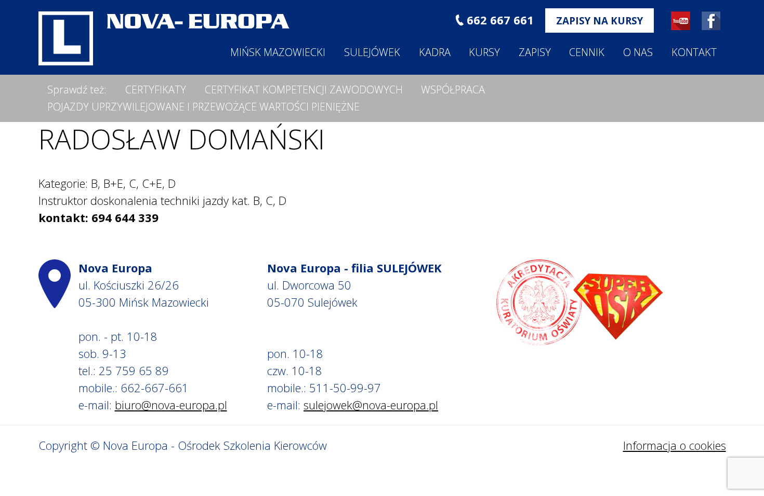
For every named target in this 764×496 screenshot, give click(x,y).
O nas (638, 52)
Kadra (435, 52)
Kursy (484, 52)
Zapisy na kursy (599, 20)
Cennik (586, 52)
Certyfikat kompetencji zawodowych (304, 89)
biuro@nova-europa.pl (171, 404)
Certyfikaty (155, 89)
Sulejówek (372, 52)
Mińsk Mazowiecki (277, 52)
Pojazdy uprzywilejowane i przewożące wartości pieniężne (203, 107)
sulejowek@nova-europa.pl (371, 404)
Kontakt (694, 52)
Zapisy (535, 52)
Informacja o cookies (674, 445)
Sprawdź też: (77, 89)
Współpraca (453, 89)
